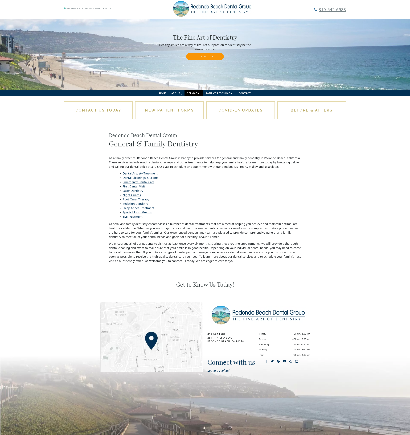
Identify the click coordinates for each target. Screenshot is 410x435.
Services (193, 93)
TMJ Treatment (133, 217)
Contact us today (98, 110)
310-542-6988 (332, 9)
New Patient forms (169, 110)
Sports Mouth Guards (137, 212)
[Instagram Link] (296, 361)
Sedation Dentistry (135, 204)
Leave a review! (218, 370)
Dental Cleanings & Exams (140, 178)
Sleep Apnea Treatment (138, 208)
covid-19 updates (240, 110)
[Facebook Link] (266, 361)
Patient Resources (219, 93)
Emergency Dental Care (138, 182)
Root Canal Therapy (136, 199)
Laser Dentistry (133, 191)
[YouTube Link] (284, 361)
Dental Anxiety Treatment (140, 173)
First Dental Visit (134, 186)
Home (163, 93)
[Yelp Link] (290, 361)
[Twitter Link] (272, 361)
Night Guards (132, 195)
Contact (245, 93)
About (175, 93)
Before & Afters (312, 110)
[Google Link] (278, 361)
